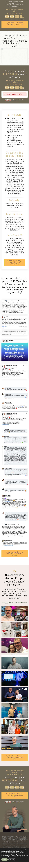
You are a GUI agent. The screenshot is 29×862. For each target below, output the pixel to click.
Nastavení (12, 859)
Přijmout (4, 859)
